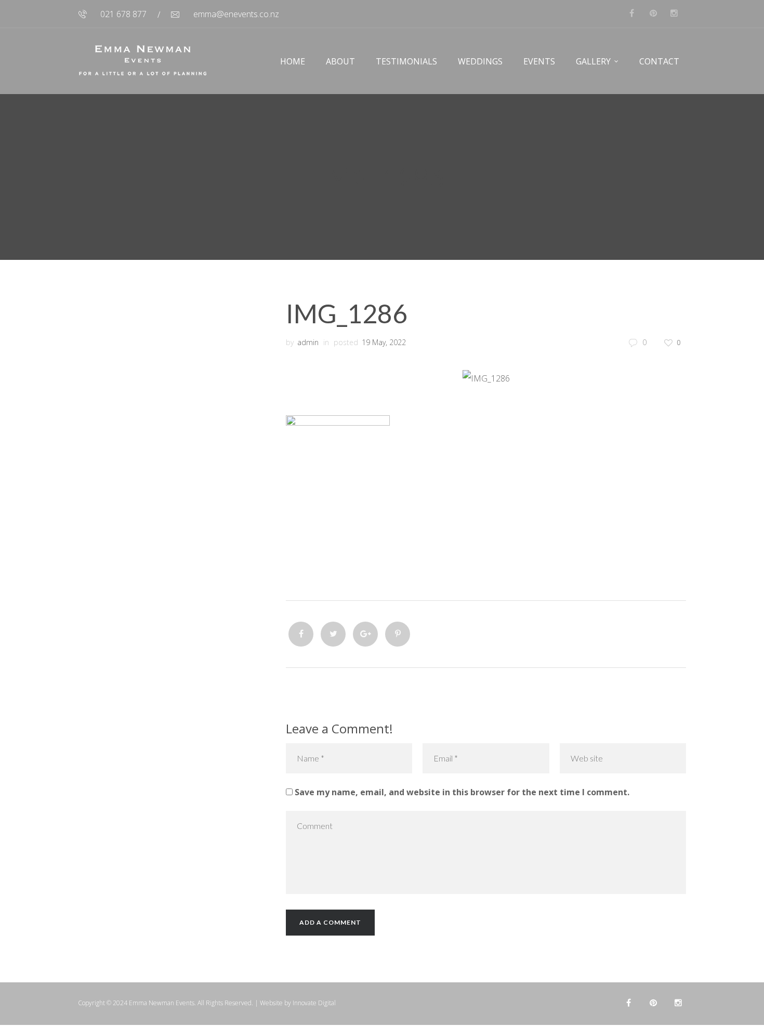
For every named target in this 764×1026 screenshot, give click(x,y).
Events (539, 61)
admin (308, 342)
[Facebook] (300, 634)
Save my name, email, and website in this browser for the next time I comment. (462, 792)
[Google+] (365, 634)
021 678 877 (123, 14)
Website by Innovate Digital (298, 1002)
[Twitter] (333, 634)
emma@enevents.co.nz (236, 14)
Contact (659, 61)
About (340, 61)
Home (292, 61)
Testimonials (406, 61)
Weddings (480, 61)
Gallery (593, 61)
